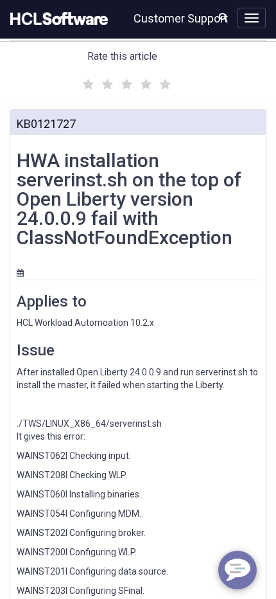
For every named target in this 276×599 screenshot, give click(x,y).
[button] (223, 17)
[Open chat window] (237, 570)
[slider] (125, 82)
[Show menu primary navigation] (251, 18)
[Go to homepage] (56, 19)
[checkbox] (86, 81)
